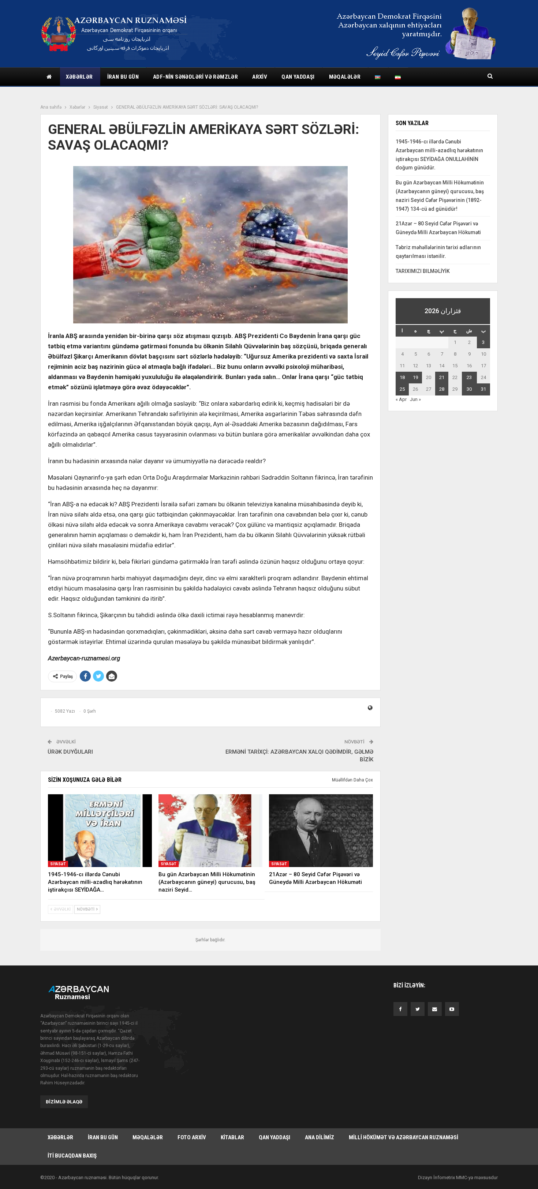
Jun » (415, 399)
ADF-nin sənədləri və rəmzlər (195, 77)
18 (402, 377)
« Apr (401, 399)
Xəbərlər (79, 77)
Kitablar (232, 1137)
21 (441, 377)
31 (483, 389)
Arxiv (259, 77)
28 (441, 389)
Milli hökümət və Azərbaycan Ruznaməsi (403, 1137)
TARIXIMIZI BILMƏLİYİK (423, 271)
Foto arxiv (192, 1137)
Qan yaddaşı (297, 77)
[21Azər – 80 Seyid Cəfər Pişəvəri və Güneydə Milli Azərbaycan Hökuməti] (321, 830)
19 (415, 377)
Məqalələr (345, 77)
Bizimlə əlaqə (64, 1101)
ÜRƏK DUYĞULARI (70, 752)
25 (402, 389)
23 (469, 377)
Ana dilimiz (319, 1137)
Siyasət (58, 864)
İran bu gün (123, 77)
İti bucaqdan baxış (72, 1155)
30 (469, 389)
